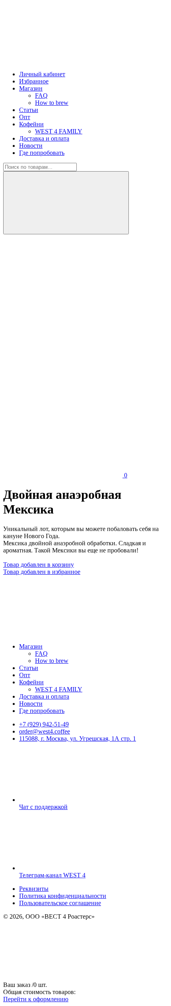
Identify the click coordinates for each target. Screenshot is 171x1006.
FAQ (41, 95)
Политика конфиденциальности (62, 895)
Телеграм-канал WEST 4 (52, 875)
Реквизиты (34, 888)
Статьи (28, 109)
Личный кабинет (42, 74)
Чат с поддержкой (43, 806)
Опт (24, 117)
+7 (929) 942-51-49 (44, 724)
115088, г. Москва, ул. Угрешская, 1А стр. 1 (77, 738)
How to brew (51, 102)
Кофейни (31, 124)
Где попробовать (41, 152)
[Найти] (66, 202)
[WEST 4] (62, 60)
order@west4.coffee (44, 731)
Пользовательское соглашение (60, 903)
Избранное (34, 81)
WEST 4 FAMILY (58, 131)
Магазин (31, 88)
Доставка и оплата (44, 138)
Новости (31, 145)
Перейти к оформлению (35, 999)
